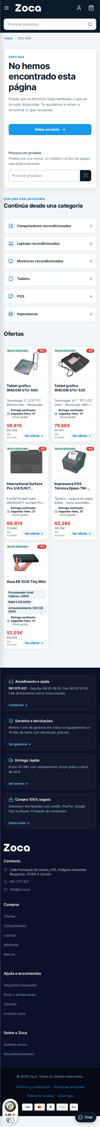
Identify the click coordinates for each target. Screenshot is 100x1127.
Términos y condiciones (33, 1087)
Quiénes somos (15, 1044)
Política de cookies (40, 1096)
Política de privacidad (69, 1087)
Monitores (11, 945)
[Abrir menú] (6, 8)
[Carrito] (91, 8)
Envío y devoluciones (20, 995)
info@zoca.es (20, 889)
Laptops (10, 935)
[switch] (10, 1120)
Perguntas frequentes (20, 985)
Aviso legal (65, 1096)
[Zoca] (28, 8)
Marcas (9, 954)
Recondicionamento (19, 1054)
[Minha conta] (79, 8)
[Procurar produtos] (85, 175)
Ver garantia (20, 744)
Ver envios (18, 783)
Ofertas (9, 916)
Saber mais (19, 823)
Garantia (10, 1004)
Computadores (15, 926)
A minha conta (14, 1014)
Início (9, 38)
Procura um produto (25, 153)
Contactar (18, 705)
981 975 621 (18, 688)
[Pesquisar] (90, 24)
